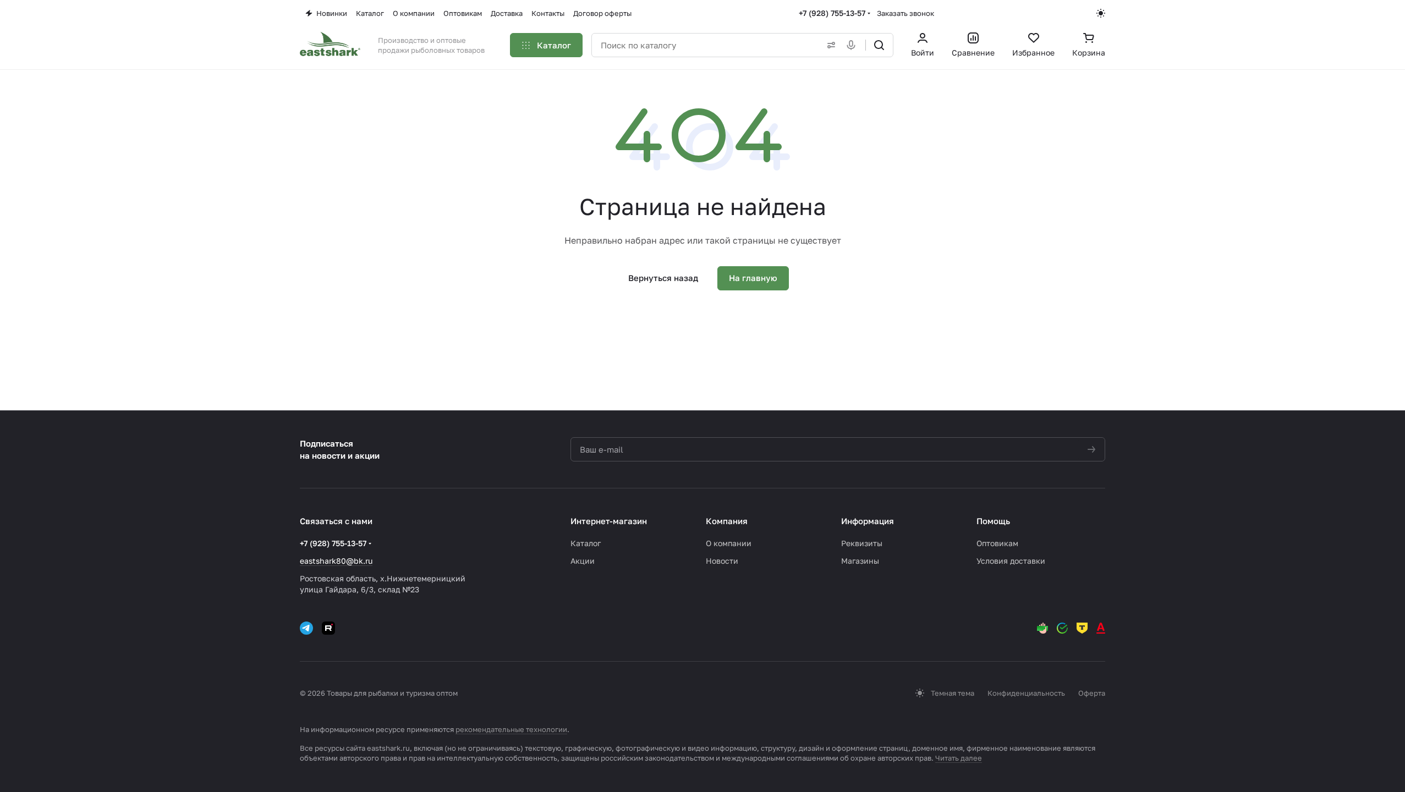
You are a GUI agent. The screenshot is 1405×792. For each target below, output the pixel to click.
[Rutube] (328, 628)
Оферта (1091, 693)
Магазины (860, 560)
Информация (867, 521)
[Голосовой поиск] (853, 45)
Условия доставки (1010, 560)
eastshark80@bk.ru (336, 560)
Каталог (585, 543)
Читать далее (958, 758)
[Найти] (879, 45)
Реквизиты (861, 543)
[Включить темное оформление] (1100, 13)
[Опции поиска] (829, 45)
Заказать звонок (905, 13)
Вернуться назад (663, 278)
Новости (722, 560)
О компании (728, 543)
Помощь (993, 521)
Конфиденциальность (1026, 693)
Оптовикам (997, 543)
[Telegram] (306, 628)
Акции (582, 560)
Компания (727, 521)
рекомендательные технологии (511, 729)
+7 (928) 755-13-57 (832, 13)
